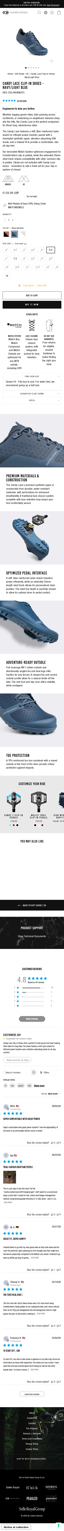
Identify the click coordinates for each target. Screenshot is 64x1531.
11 (27, 267)
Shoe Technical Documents (32, 936)
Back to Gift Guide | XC (34, 905)
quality (20, 1085)
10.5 (17, 267)
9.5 (50, 258)
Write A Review (32, 1019)
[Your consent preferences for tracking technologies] (59, 1526)
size (12, 1085)
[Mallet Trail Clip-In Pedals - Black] (35, 825)
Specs (32, 400)
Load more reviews (32, 1394)
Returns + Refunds (32, 1433)
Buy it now (32, 304)
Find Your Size (32, 376)
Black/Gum (6, 234)
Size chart (19, 244)
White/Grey (23, 234)
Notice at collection (16, 1527)
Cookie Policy (32, 1449)
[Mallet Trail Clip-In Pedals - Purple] (42, 825)
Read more (8, 1202)
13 (57, 267)
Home (10, 73)
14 (7, 275)
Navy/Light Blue (14, 234)
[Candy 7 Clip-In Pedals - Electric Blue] (10, 825)
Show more (39, 1085)
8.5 (32, 258)
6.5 (50, 249)
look (29, 1085)
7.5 (15, 258)
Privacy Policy (32, 1443)
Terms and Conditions (32, 1438)
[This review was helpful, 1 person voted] (52, 1269)
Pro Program (32, 1428)
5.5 (32, 249)
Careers (32, 1423)
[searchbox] (17, 1072)
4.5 (15, 249)
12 (47, 267)
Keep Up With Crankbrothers (31, 1459)
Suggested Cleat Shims (32, 394)
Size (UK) (13, 244)
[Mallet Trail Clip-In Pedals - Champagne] (39, 825)
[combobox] (51, 1094)
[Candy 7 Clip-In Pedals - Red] (14, 825)
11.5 (37, 267)
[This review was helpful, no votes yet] (52, 1142)
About (32, 1413)
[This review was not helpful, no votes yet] (58, 1142)
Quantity (7, 214)
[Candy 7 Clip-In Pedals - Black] (17, 825)
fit (5, 1085)
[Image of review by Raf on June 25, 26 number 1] (9, 1177)
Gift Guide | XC (22, 73)
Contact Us (32, 1418)
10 (7, 267)
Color (13, 228)
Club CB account (53, 5)
